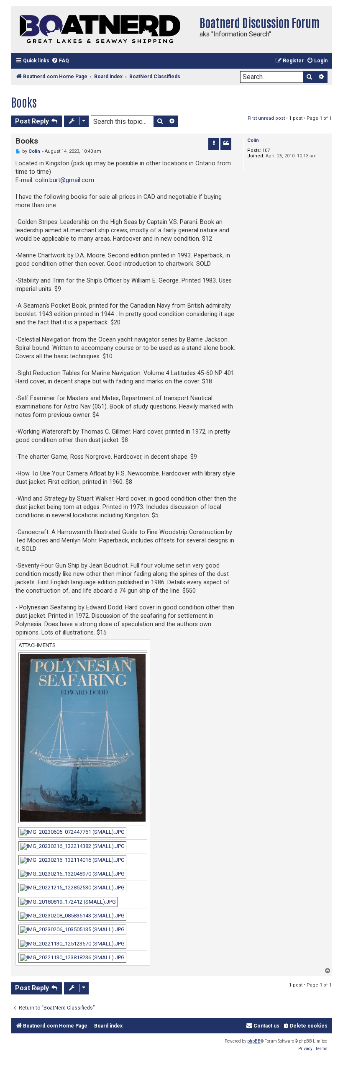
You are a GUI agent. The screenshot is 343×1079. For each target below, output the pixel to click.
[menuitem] (60, 61)
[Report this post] (213, 143)
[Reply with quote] (225, 143)
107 (266, 150)
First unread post (266, 118)
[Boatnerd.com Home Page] (103, 29)
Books (24, 101)
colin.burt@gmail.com (64, 180)
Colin (253, 140)
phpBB (254, 1041)
